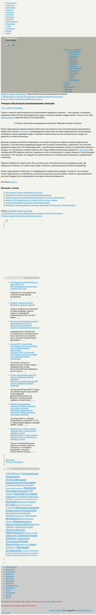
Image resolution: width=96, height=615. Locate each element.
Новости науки (11, 38)
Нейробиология (15, 532)
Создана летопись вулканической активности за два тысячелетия (35, 198)
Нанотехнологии (24, 527)
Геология (21, 211)
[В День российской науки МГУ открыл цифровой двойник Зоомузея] (25, 386)
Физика (9, 31)
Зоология (11, 501)
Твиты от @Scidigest (14, 462)
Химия (8, 33)
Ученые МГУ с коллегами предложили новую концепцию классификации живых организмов (23, 347)
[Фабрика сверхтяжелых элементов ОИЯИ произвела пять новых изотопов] (25, 415)
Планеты (11, 538)
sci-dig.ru (48, 602)
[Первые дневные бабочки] (22, 305)
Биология (9, 10)
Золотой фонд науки (30, 499)
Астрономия (10, 8)
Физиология (12, 544)
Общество (10, 19)
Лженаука (10, 15)
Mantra (78, 610)
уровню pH (25, 132)
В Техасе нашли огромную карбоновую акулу (22, 99)
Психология (10, 24)
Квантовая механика (27, 507)
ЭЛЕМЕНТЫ (11, 548)
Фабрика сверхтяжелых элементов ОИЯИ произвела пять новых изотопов (22, 406)
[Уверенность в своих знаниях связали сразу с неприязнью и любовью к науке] (25, 439)
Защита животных (29, 496)
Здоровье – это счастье (14, 499)
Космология (29, 510)
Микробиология (22, 521)
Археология (10, 5)
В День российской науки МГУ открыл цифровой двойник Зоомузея (23, 377)
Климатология (14, 510)
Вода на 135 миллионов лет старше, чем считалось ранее (31, 200)
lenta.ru (14, 182)
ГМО (30, 491)
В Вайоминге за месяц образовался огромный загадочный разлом (32, 97)
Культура (26, 513)
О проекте (68, 92)
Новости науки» (8, 94)
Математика (31, 516)
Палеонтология (12, 22)
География (10, 12)
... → (18, 317)
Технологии (10, 29)
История (10, 504)
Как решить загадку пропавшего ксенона (24, 193)
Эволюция (22, 547)
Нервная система (31, 533)
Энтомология (74, 80)
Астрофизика (11, 485)
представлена (7, 118)
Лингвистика (20, 516)
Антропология (11, 3)
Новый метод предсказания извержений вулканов (28, 195)
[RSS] (12, 45)
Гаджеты (9, 494)
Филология (24, 544)
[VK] (7, 45)
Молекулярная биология (20, 524)
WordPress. (88, 610)
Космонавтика (13, 513)
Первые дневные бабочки (21, 303)
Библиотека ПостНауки (25, 485)
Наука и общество (15, 529)
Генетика (19, 493)
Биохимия (11, 491)
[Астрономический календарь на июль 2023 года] (25, 289)
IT (20, 473)
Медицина (10, 17)
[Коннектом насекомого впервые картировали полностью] (25, 328)
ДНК (17, 497)
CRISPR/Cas (12, 473)
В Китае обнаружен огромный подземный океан (28, 203)
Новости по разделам (73, 50)
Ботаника (23, 491)
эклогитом (84, 150)
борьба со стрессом (30, 555)
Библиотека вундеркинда (14, 488)
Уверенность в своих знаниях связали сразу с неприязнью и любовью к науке (23, 431)
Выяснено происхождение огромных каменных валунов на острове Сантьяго (41, 205)
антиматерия (17, 553)
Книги (66, 85)
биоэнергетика (27, 553)
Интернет (31, 502)
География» (21, 94)
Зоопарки (22, 502)
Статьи (8, 26)
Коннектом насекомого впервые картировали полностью (24, 322)
